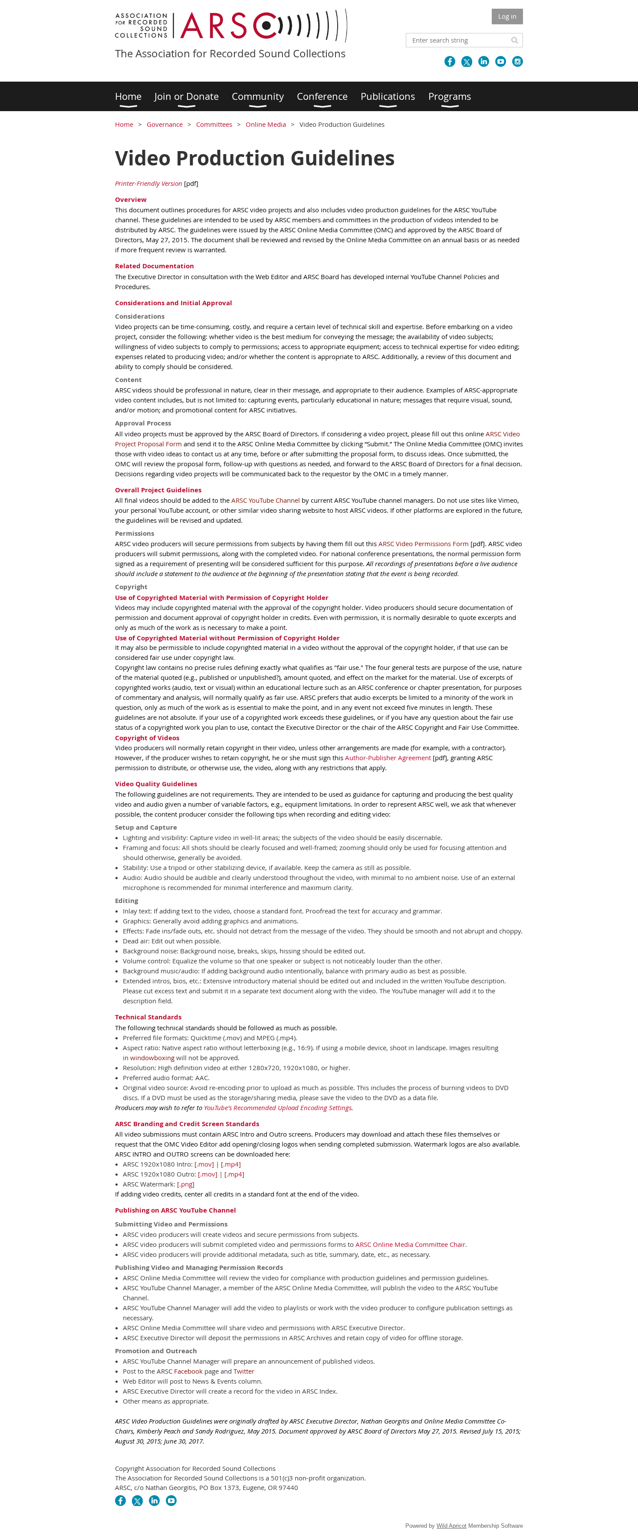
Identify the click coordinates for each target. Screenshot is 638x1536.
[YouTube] (500, 61)
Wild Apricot (452, 1526)
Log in (507, 16)
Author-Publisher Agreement (388, 757)
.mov (204, 1164)
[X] (466, 61)
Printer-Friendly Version (148, 183)
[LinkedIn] (483, 61)
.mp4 (231, 1164)
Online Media (266, 124)
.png (185, 1184)
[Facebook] (449, 61)
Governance (165, 124)
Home (124, 124)
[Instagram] (517, 61)
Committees (214, 124)
